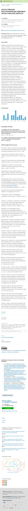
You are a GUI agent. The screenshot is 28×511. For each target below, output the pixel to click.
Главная (3, 4)
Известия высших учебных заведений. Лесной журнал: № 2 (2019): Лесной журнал (15, 380)
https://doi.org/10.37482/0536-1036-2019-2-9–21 (14, 30)
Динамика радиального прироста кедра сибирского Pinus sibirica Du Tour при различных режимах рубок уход (14, 372)
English (3, 422)
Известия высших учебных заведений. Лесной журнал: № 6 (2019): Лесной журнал (15, 374)
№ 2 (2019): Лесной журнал (16, 4)
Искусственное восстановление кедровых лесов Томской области (15, 377)
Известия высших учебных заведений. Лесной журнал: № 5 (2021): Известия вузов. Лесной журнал (15, 368)
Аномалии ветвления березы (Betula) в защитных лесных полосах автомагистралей (13, 432)
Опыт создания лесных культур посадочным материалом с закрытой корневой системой (14, 365)
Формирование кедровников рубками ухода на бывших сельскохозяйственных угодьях (14, 385)
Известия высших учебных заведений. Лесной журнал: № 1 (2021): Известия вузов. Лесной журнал (14, 389)
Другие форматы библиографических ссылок (11, 331)
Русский (3, 420)
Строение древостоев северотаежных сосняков (12, 436)
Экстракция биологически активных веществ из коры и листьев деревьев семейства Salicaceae (13, 444)
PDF (4, 312)
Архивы (7, 4)
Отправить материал (7, 395)
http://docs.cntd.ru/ (13, 185)
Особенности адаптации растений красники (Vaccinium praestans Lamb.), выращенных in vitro (13, 440)
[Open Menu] (1, 1)
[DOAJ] (6, 505)
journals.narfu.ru (11, 497)
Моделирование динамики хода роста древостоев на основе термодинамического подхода (14, 449)
